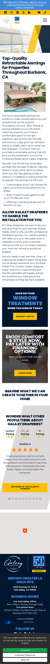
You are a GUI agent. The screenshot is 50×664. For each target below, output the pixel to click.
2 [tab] (13, 499)
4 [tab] (20, 499)
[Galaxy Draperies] (11, 19)
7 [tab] (30, 499)
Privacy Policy (28, 622)
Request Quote (25, 316)
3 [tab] (16, 499)
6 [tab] (27, 499)
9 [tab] (37, 499)
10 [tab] (41, 499)
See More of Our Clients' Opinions (25, 488)
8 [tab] (34, 499)
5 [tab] (23, 499)
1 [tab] (9, 499)
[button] (25, 530)
